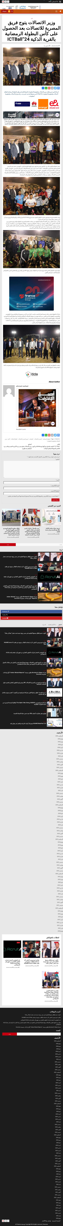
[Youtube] (3, 1)
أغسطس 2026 (59, 736)
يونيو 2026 (60, 741)
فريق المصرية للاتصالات (23, 439)
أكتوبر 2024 (60, 799)
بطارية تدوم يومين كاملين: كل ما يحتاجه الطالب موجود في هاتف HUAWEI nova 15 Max (31, 961)
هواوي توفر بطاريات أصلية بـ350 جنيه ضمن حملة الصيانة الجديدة (30, 713)
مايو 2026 (60, 744)
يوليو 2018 (60, 931)
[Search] (12, 11)
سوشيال (44, 631)
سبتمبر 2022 (59, 870)
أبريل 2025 (60, 781)
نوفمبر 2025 (60, 761)
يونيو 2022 (60, 879)
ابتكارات (35, 584)
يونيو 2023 (60, 845)
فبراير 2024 (60, 822)
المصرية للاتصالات (38, 439)
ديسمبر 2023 (59, 827)
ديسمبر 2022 (59, 862)
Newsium (45, 1224)
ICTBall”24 (57, 439)
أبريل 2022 (60, 885)
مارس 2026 (60, 750)
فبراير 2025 (60, 787)
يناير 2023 (60, 859)
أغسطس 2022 (59, 873)
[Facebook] (8, 1)
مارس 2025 (60, 784)
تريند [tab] (43, 624)
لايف (32, 18)
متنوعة (35, 554)
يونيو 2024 (60, 810)
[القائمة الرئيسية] (56, 11)
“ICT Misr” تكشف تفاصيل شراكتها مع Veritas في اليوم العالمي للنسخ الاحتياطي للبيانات (46, 446)
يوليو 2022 (60, 876)
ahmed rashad (54, 45)
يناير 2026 (60, 756)
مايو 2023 (60, 848)
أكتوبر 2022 (60, 868)
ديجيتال (35, 574)
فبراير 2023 (60, 856)
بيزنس (36, 564)
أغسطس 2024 (59, 804)
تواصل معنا (48, 1221)
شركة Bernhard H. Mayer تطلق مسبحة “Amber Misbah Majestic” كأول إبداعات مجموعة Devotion (38, 1027)
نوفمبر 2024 (60, 796)
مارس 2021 (60, 922)
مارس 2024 (60, 819)
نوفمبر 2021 (60, 899)
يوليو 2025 (60, 773)
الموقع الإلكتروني (55, 491)
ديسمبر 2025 (59, 759)
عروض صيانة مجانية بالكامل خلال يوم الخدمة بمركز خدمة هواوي (52, 530)
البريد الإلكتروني (55, 485)
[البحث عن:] (39, 544)
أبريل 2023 (60, 850)
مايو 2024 (60, 813)
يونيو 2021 (60, 914)
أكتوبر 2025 (60, 764)
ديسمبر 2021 (59, 896)
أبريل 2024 (60, 816)
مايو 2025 (60, 779)
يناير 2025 (60, 790)
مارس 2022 (60, 888)
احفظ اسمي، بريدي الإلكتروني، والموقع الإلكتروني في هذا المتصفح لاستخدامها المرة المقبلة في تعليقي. (33, 496)
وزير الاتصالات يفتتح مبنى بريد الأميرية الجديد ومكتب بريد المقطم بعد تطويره (18, 446)
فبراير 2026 (60, 753)
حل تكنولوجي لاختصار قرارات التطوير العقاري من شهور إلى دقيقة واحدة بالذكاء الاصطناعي (12, 962)
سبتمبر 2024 (59, 802)
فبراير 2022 (60, 891)
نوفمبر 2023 (60, 830)
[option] (31, 558)
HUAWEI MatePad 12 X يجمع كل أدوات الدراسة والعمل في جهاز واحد (28, 723)
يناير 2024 (60, 825)
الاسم (57, 480)
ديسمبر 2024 (59, 793)
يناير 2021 (60, 928)
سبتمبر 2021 (59, 905)
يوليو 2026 (60, 739)
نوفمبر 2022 (60, 865)
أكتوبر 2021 (60, 902)
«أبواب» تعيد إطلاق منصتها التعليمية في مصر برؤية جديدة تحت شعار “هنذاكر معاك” (25, 633)
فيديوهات (4, 11)
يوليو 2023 (60, 842)
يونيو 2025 (60, 776)
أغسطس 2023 (59, 839)
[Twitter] (5, 1)
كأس (9, 439)
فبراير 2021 (60, 925)
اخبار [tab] (59, 624)
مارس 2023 (60, 853)
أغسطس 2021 (59, 908)
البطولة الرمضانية (46, 439)
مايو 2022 (60, 882)
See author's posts (21, 429)
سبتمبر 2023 (59, 836)
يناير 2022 (60, 893)
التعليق (57, 459)
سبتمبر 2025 (59, 767)
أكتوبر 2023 (60, 833)
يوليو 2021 (60, 911)
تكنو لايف (31, 439)
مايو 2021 (60, 916)
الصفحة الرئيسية (56, 1221)
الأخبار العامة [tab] (51, 624)
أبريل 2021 (60, 919)
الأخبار (43, 1221)
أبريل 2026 (60, 747)
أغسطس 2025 (59, 770)
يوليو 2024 (60, 807)
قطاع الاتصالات (14, 439)
